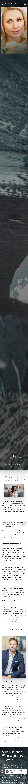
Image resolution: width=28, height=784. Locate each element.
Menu (24, 4)
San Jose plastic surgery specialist (10, 624)
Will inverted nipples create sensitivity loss (14, 464)
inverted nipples (6, 522)
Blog (16, 463)
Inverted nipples (6, 565)
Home (12, 463)
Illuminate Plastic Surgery (8, 609)
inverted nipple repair (7, 592)
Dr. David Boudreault (16, 622)
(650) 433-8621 (13, 619)
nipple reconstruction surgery (9, 518)
